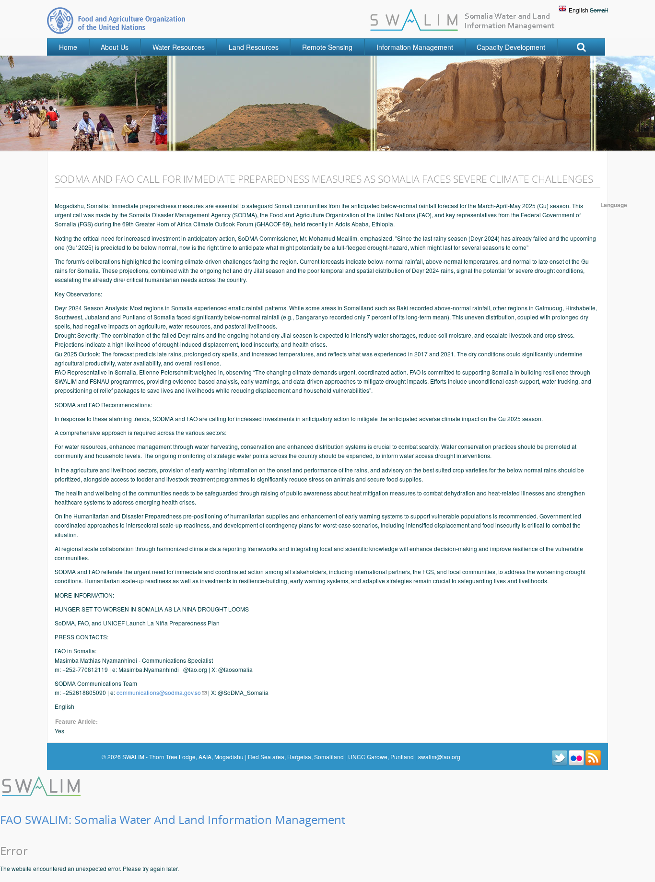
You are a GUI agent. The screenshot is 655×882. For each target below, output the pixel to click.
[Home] (42, 785)
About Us (115, 47)
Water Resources (178, 47)
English (578, 10)
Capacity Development (511, 47)
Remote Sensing (327, 47)
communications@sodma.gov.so (159, 692)
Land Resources (254, 47)
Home (68, 47)
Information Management (414, 47)
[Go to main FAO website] (116, 20)
